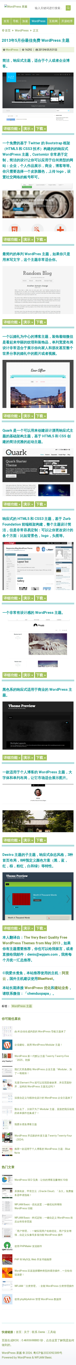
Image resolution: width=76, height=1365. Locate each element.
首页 (6, 21)
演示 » (28, 128)
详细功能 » (12, 128)
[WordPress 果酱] (15, 6)
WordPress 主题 (22, 1006)
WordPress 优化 (38, 988)
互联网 (53, 21)
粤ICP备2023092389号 (47, 1353)
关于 (27, 1332)
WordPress (38, 21)
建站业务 (61, 988)
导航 (16, 21)
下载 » (41, 128)
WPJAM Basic (43, 1357)
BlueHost (45, 978)
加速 (25, 21)
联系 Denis (38, 1332)
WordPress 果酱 (12, 1353)
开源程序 (67, 21)
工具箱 (51, 1332)
